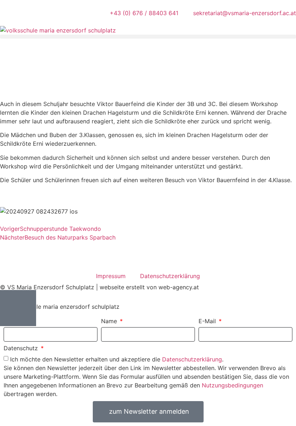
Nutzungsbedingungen (232, 384)
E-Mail (208, 321)
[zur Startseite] (58, 30)
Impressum (111, 276)
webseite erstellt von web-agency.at (149, 287)
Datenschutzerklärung (170, 276)
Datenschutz (22, 348)
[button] (148, 37)
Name (110, 321)
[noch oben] (18, 308)
